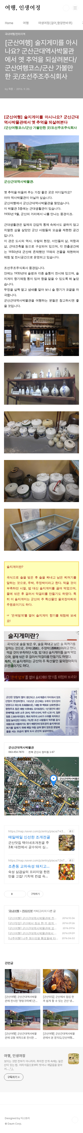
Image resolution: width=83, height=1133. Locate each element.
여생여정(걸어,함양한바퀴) (55, 23)
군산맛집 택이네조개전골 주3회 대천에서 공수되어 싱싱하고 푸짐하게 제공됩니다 (28, 845)
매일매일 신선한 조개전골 (29, 837)
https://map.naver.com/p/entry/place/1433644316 (37, 831)
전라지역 (27, 911)
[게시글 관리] (21, 894)
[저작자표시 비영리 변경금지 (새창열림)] (48, 894)
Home (9, 23)
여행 (26, 23)
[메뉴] (75, 8)
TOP (75, 1120)
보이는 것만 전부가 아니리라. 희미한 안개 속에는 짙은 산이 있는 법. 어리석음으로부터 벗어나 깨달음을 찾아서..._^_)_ (33, 1065)
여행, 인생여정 (22, 8)
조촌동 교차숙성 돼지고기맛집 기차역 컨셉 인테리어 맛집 (29, 866)
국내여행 (14, 911)
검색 (66, 8)
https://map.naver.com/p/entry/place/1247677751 (37, 860)
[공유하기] (16, 894)
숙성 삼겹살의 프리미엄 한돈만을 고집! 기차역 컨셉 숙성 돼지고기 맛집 (29, 874)
